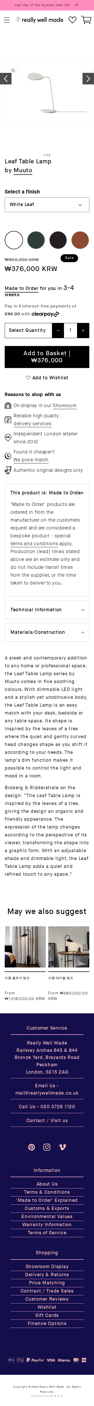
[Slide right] (88, 78)
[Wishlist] (72, 20)
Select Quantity (27, 330)
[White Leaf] (14, 240)
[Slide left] (5, 78)
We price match (31, 460)
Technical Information (36, 610)
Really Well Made (51, 1386)
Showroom (65, 405)
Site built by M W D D (47, 1396)
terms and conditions (34, 543)
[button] (7, 20)
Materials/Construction (37, 632)
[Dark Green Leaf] (36, 240)
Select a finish (22, 191)
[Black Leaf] (58, 240)
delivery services (32, 423)
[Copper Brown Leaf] (80, 240)
